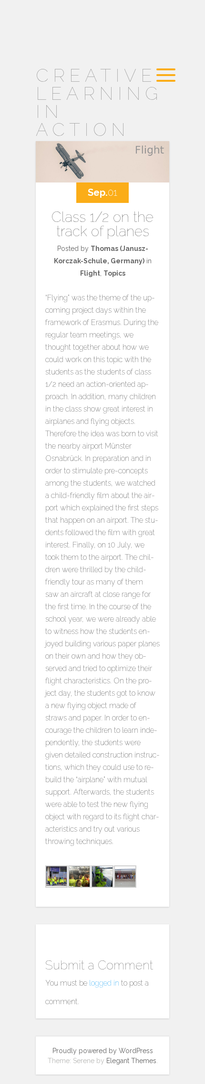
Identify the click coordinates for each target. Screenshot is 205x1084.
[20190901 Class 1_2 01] (78, 878)
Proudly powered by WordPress (102, 1051)
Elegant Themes (131, 1061)
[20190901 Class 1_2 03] (124, 878)
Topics (114, 273)
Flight (90, 273)
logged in (104, 983)
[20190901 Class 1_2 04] (55, 878)
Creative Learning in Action (99, 102)
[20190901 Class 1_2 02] (101, 878)
